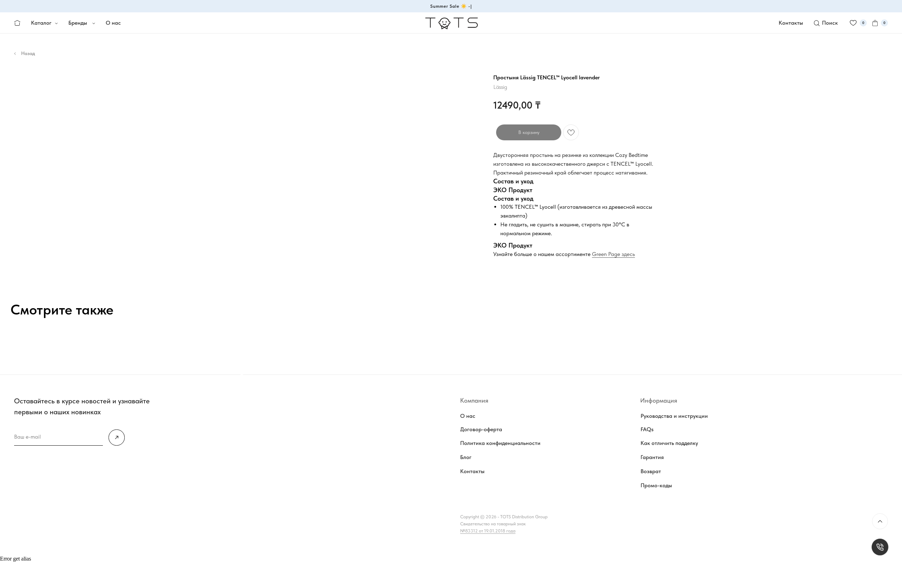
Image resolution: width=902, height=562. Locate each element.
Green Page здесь (613, 254)
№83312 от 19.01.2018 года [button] (487, 530)
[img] (116, 437)
